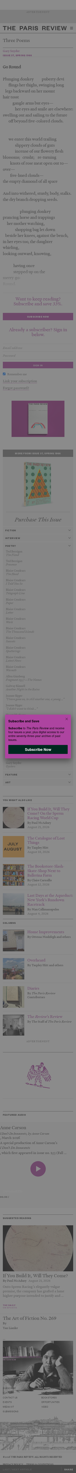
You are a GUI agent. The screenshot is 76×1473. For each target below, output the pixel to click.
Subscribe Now (38, 749)
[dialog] (38, 736)
